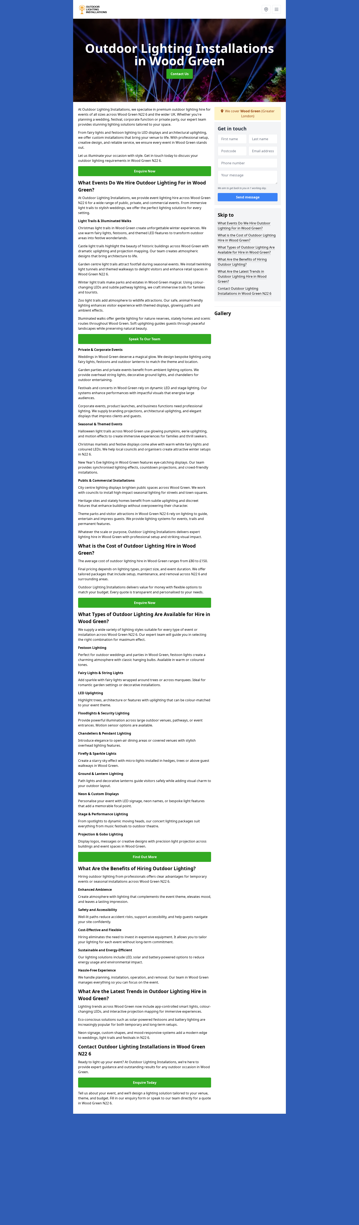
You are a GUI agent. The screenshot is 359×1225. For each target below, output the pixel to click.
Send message (247, 197)
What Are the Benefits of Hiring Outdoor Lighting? (242, 262)
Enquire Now (144, 171)
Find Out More (145, 857)
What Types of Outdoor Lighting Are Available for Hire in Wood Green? (246, 250)
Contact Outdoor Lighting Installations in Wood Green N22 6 (244, 291)
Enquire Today (144, 1082)
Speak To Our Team (144, 339)
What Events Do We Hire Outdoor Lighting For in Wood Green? (244, 225)
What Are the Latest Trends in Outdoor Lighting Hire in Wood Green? (242, 276)
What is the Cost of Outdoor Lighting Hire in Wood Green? (247, 238)
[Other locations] (266, 9)
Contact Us (180, 74)
